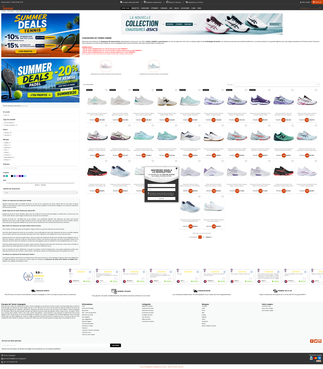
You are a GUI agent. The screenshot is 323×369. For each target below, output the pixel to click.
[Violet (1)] (20, 176)
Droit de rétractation (88, 323)
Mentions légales (86, 321)
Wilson (7, 160)
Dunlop (204, 315)
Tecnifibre (204, 306)
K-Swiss (7, 155)
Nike (203, 312)
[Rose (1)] (17, 176)
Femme (8, 133)
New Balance (9, 157)
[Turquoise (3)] (7, 176)
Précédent (192, 237)
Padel (199, 8)
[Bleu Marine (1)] (22, 176)
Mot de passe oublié (267, 310)
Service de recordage (87, 308)
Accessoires (185, 8)
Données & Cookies (87, 326)
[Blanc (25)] (9, 176)
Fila (6, 150)
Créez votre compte (267, 308)
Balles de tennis (146, 319)
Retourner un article (87, 315)
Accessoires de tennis (148, 321)
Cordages (163, 8)
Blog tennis (85, 310)
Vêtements (154, 8)
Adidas (7, 143)
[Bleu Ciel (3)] (25, 176)
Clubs (193, 8)
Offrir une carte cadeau (88, 334)
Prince (203, 310)
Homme (7, 135)
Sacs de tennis (146, 317)
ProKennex (205, 321)
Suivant (209, 237)
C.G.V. (83, 306)
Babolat (7, 147)
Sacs (170, 8)
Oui (6, 115)
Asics (7, 145)
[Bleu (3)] (15, 176)
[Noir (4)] (12, 176)
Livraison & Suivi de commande (90, 330)
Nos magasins (86, 317)
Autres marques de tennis (209, 326)
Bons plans (126, 8)
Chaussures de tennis (148, 308)
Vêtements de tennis (147, 310)
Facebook (311, 341)
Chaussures (145, 8)
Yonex (203, 319)
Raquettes (135, 8)
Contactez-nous (86, 332)
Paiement (84, 328)
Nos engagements (87, 319)
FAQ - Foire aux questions (89, 312)
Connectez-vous (266, 306)
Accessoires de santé (148, 312)
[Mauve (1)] (4, 176)
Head (7, 152)
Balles (176, 8)
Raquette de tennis (147, 306)
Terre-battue (9, 123)
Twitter (316, 341)
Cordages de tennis (147, 315)
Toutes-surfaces (10, 125)
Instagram (320, 341)
